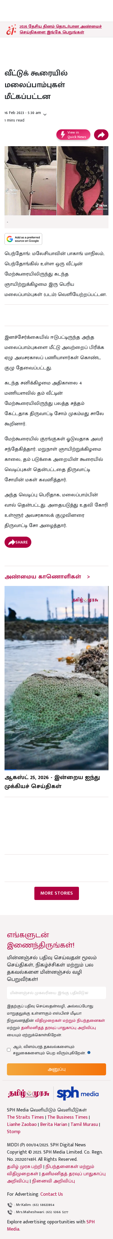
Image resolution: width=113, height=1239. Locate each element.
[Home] (78, 1093)
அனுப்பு (57, 1069)
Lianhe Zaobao (22, 1124)
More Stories (56, 893)
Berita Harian (53, 1124)
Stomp (13, 1132)
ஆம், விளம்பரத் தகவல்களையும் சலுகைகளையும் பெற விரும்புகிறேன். (55, 1049)
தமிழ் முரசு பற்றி (24, 1167)
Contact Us (51, 1194)
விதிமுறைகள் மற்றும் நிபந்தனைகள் (70, 1020)
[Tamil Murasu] (28, 1093)
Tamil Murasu (84, 1124)
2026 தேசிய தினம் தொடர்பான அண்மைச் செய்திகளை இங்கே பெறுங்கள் (61, 29)
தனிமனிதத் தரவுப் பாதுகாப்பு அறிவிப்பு (58, 1027)
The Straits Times (25, 1117)
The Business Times (67, 1117)
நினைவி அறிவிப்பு (53, 1181)
